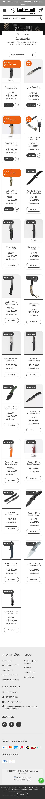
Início (18, 34)
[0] (40, 11)
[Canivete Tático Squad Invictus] (17, 209)
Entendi (22, 795)
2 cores (11, 80)
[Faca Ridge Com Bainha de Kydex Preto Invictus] (39, 105)
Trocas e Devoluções (10, 675)
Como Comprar (7, 670)
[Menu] (4, 10)
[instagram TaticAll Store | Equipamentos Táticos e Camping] (4, 724)
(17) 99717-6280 (11, 697)
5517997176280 (11, 692)
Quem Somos (7, 661)
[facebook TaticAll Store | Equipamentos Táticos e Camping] (11, 724)
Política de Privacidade (10, 665)
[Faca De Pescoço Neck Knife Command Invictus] (39, 155)
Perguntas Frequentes (10, 679)
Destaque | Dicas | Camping (31, 662)
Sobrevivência (29, 672)
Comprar (8, 105)
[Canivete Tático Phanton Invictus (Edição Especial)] (17, 159)
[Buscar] (40, 18)
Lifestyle (27, 668)
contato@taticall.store (14, 702)
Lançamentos (29, 677)
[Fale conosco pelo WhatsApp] (41, 780)
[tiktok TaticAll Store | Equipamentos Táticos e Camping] (18, 724)
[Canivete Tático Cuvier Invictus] (17, 105)
